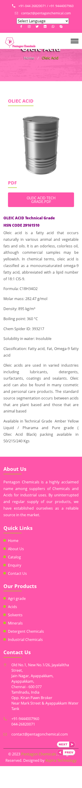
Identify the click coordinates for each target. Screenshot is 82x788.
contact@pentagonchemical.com (39, 734)
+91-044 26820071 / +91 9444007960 (46, 6)
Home (29, 57)
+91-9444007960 (25, 718)
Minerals (15, 623)
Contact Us (17, 573)
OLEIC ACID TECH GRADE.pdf (41, 199)
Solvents (15, 614)
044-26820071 (23, 724)
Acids (12, 606)
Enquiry (14, 565)
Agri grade (17, 598)
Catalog (14, 557)
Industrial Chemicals (25, 639)
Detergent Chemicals (26, 631)
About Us (16, 548)
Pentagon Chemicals (38, 754)
